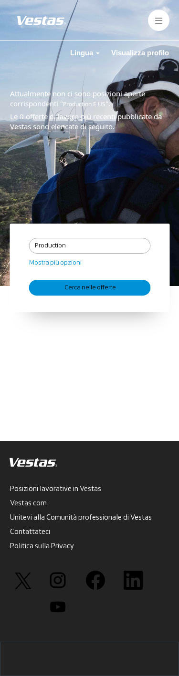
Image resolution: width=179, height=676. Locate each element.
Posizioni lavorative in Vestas (55, 489)
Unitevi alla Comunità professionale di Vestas (81, 518)
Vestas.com (28, 503)
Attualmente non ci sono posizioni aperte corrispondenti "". (77, 98)
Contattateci (30, 532)
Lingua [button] (82, 53)
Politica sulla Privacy (42, 546)
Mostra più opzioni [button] (55, 262)
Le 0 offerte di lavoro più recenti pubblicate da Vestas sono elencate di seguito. (86, 121)
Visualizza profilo (140, 53)
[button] (158, 20)
